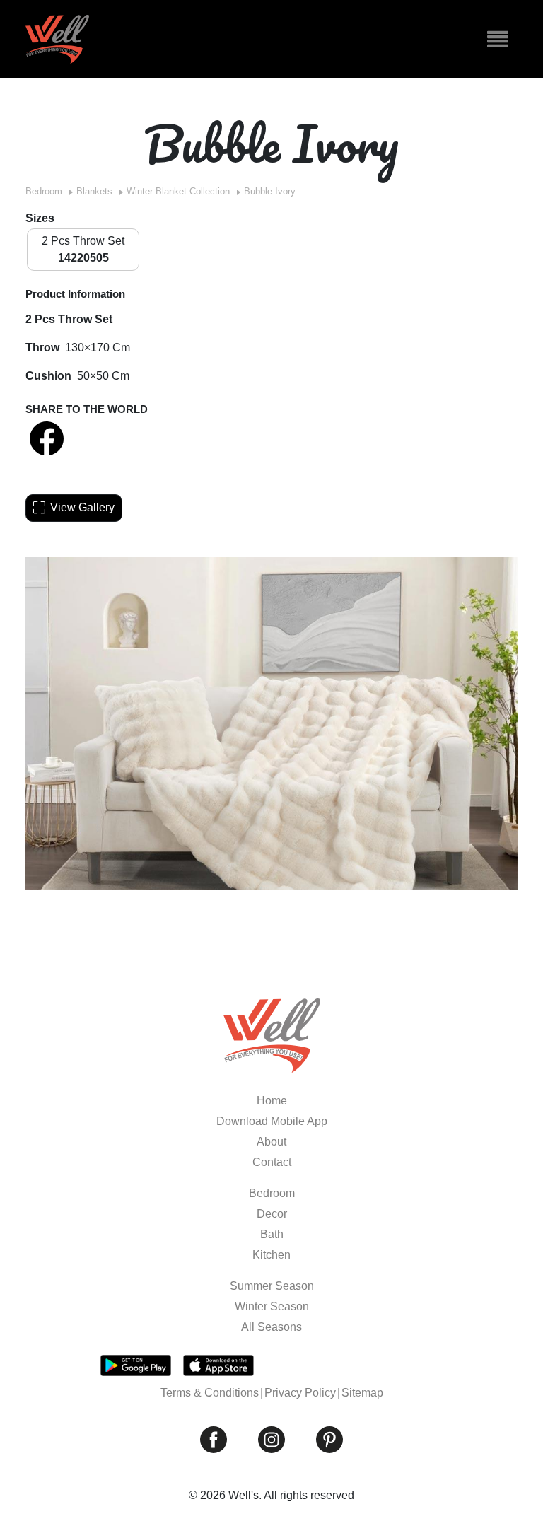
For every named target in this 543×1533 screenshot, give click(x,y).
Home (272, 1101)
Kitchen (271, 1255)
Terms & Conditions (209, 1393)
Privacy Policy (300, 1393)
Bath (272, 1234)
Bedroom (43, 191)
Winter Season (272, 1306)
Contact (271, 1162)
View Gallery (82, 507)
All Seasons (271, 1327)
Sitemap (362, 1393)
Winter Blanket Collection (178, 191)
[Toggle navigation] (498, 39)
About (271, 1142)
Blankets (94, 191)
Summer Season (272, 1286)
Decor (272, 1214)
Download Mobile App (271, 1121)
